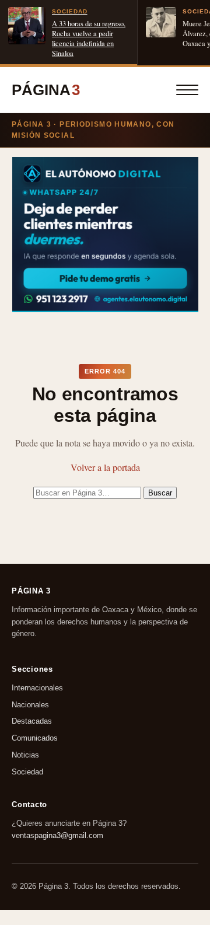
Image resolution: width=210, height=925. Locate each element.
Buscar (160, 492)
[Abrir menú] (187, 90)
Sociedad (27, 771)
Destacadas (32, 721)
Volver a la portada (105, 467)
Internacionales (37, 687)
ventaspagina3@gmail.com (57, 834)
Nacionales (30, 704)
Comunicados (35, 738)
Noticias (25, 755)
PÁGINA (46, 90)
